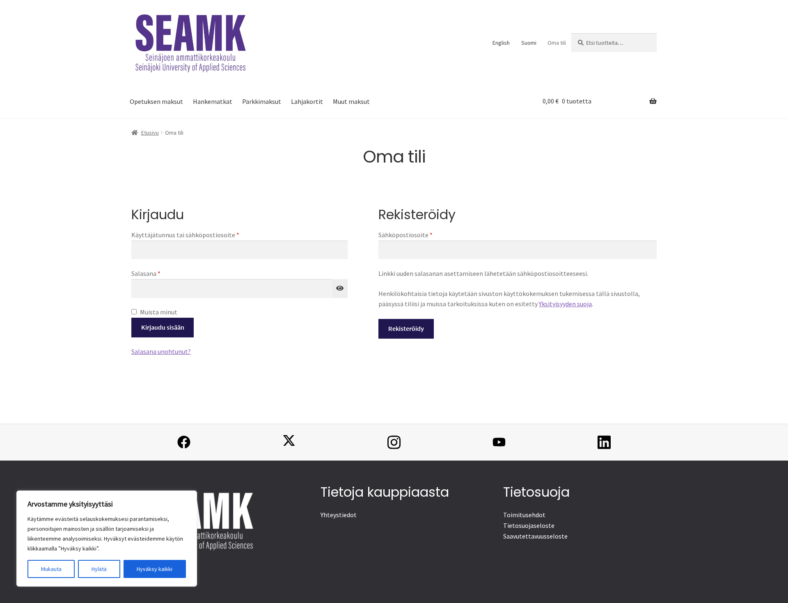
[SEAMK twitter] (289, 442)
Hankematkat (212, 101)
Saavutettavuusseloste (535, 536)
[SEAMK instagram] (394, 442)
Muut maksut (351, 101)
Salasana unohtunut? (161, 351)
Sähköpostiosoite (419, 234)
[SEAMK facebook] (183, 442)
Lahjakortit (307, 101)
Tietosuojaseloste (528, 525)
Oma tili (556, 42)
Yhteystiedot (339, 515)
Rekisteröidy (406, 328)
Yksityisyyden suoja (565, 304)
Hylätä (99, 569)
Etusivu (150, 132)
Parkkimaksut (261, 101)
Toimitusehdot (524, 515)
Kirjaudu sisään (162, 327)
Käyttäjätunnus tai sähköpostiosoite (199, 234)
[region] (106, 539)
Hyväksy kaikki (154, 569)
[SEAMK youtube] (499, 442)
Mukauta (51, 569)
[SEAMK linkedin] (604, 442)
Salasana (159, 273)
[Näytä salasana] (340, 288)
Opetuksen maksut (156, 101)
